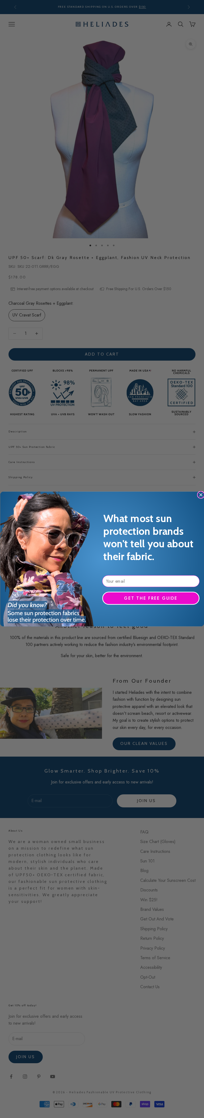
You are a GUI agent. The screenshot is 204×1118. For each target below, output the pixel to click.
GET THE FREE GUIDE (150, 598)
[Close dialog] (200, 494)
